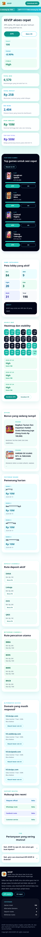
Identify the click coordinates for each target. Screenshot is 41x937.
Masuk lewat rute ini (14, 726)
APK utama (7, 894)
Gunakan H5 (25, 397)
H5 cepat (20, 894)
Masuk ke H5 (10, 167)
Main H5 (29, 34)
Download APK (32, 3)
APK (12, 34)
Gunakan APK (10, 397)
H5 (28, 186)
